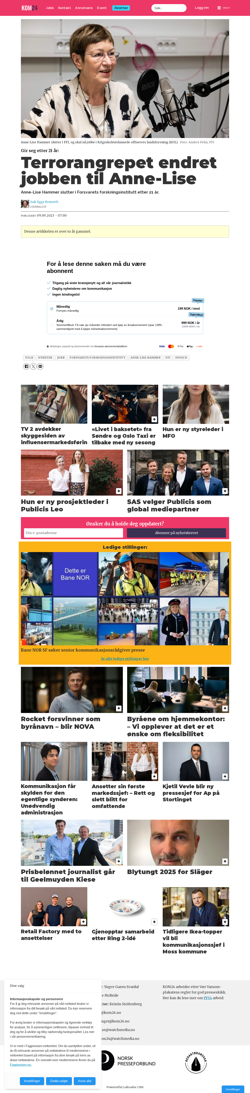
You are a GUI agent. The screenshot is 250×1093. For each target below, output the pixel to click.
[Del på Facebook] (26, 383)
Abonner (121, 8)
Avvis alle (84, 1081)
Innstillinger (233, 1089)
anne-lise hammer (145, 374)
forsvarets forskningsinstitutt (97, 374)
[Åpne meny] (223, 8)
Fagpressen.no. (21, 1064)
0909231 (181, 374)
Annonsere (84, 8)
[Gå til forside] (30, 7)
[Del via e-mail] (40, 383)
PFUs (208, 1015)
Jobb (50, 8)
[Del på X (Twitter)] (33, 383)
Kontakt (64, 8)
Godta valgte (59, 1081)
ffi (167, 374)
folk (29, 374)
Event (102, 8)
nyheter (45, 374)
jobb (61, 374)
